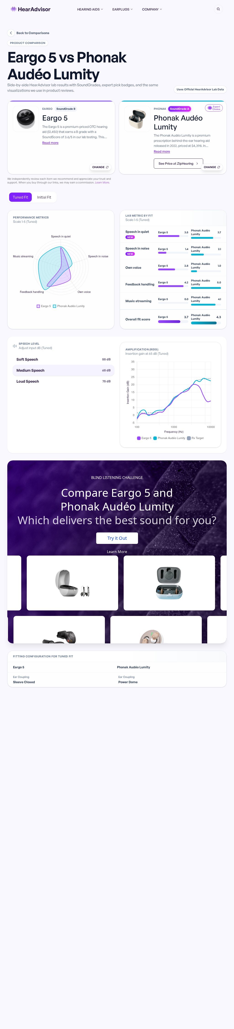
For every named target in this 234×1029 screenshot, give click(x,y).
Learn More (102, 182)
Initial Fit (44, 197)
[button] (218, 9)
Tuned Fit (20, 197)
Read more (50, 143)
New (130, 237)
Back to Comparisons (32, 33)
